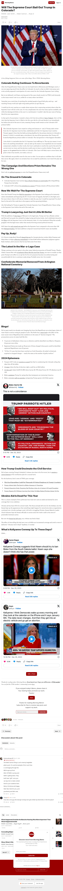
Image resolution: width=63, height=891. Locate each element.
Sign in (58, 2)
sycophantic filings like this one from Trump (30, 252)
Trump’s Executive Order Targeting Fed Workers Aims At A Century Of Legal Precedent (31, 488)
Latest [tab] (7, 815)
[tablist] (8, 743)
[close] (47, 832)
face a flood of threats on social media (36, 181)
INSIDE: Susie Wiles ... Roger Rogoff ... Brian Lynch (15, 824)
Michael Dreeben (9, 229)
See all (5, 852)
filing (5, 220)
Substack (23, 887)
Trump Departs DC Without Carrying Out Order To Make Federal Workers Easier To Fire (31, 491)
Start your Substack (27, 883)
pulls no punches (20, 378)
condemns (11, 375)
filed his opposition (25, 194)
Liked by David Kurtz (9, 760)
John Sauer (17, 216)
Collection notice (39, 879)
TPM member (56, 682)
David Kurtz (4, 17)
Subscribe (51, 2)
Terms (32, 879)
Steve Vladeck (48, 118)
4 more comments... (5, 806)
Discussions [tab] (14, 815)
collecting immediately (21, 239)
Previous (7, 731)
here (33, 684)
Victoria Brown (8, 758)
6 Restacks (20, 719)
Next (56, 731)
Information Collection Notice (31, 861)
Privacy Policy (44, 861)
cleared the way (26, 237)
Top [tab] (3, 815)
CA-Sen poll (8, 370)
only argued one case (17, 226)
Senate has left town (15, 519)
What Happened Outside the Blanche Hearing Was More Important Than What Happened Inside (26, 820)
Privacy (28, 879)
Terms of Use (39, 859)
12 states (7, 367)
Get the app (39, 883)
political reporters (15, 172)
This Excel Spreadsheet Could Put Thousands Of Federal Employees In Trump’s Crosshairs (32, 482)
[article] (31, 824)
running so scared (24, 362)
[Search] (60, 815)
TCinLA (6, 797)
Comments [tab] (5, 743)
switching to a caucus (28, 186)
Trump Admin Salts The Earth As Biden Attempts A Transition (23, 485)
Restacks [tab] (12, 743)
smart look (44, 332)
